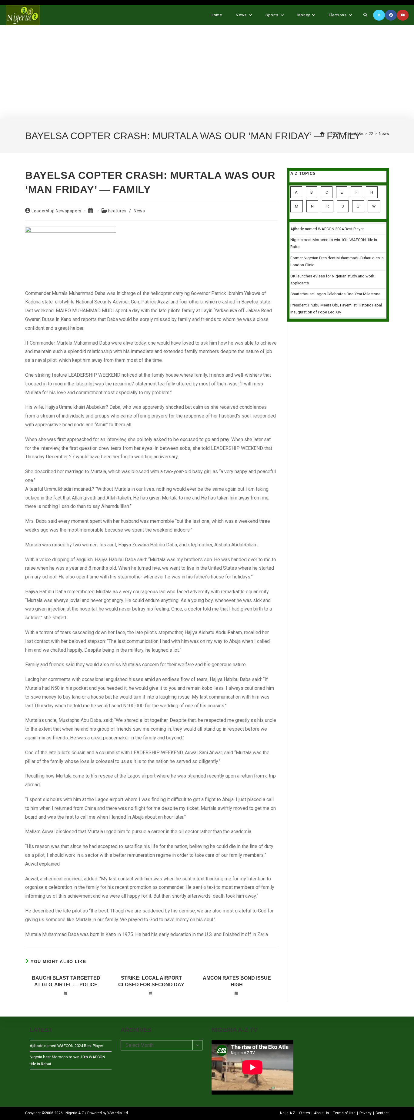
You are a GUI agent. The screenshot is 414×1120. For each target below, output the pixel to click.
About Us (321, 1113)
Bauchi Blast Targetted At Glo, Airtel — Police (66, 981)
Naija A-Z (287, 1113)
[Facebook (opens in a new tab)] (391, 15)
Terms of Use (344, 1113)
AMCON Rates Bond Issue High (237, 981)
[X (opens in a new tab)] (379, 15)
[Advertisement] (207, 72)
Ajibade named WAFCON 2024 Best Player (327, 229)
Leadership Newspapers (57, 210)
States (304, 1113)
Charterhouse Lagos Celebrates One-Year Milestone (335, 294)
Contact (382, 1113)
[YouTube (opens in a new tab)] (403, 15)
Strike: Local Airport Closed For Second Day (151, 981)
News (384, 133)
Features (117, 210)
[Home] (322, 133)
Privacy (365, 1113)
